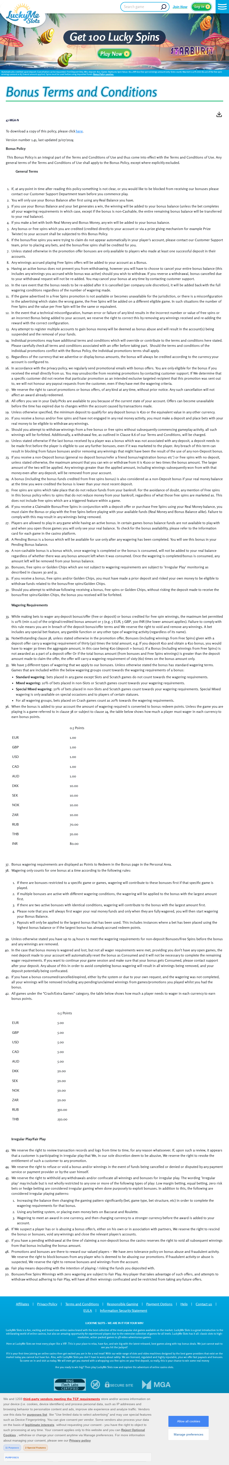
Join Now (180, 7)
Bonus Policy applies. (103, 74)
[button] (222, 6)
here (79, 131)
